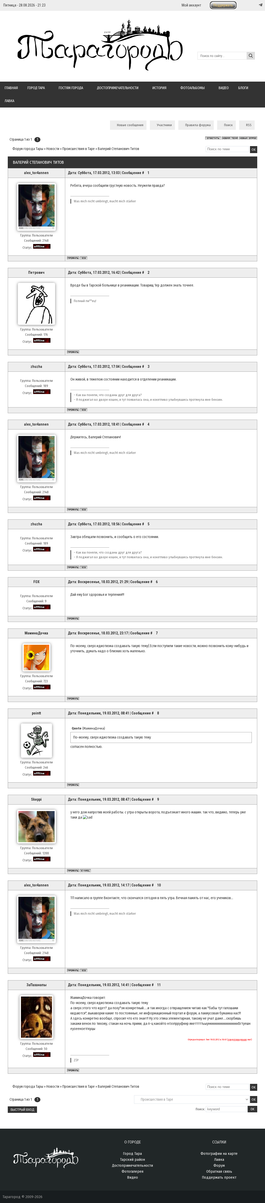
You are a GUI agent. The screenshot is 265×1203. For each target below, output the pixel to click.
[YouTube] (255, 5)
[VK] (250, 5)
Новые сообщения (130, 125)
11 (159, 985)
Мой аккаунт (191, 5)
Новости (52, 149)
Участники (164, 125)
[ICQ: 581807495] (83, 409)
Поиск (228, 125)
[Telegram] (260, 5)
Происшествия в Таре (78, 149)
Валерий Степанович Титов (118, 149)
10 (159, 885)
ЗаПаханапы (36, 985)
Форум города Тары (27, 149)
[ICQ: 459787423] (83, 258)
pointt (36, 713)
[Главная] (93, 67)
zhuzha (36, 366)
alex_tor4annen (36, 173)
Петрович (36, 272)
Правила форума (198, 125)
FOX (36, 582)
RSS (249, 125)
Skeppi (36, 799)
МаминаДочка (36, 633)
